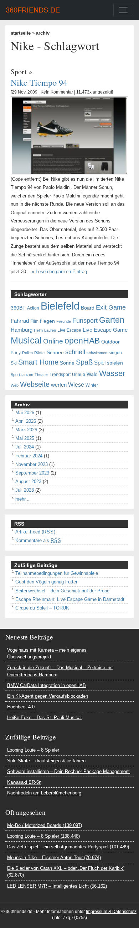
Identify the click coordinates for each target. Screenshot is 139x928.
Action (33, 308)
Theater (41, 374)
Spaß (84, 362)
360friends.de (33, 10)
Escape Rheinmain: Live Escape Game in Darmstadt (69, 599)
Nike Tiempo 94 (39, 82)
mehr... (22, 499)
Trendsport (60, 374)
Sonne (67, 363)
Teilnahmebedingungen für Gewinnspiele (56, 573)
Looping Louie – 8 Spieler (33, 750)
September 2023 (32, 473)
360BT (18, 308)
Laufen (50, 330)
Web (15, 385)
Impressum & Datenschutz (111, 911)
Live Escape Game (105, 330)
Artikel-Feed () (35, 532)
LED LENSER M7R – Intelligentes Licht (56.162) (57, 886)
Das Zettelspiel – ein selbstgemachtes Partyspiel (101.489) (68, 846)
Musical (26, 340)
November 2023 (31, 464)
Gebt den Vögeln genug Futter (46, 582)
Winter (92, 385)
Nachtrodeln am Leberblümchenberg (44, 793)
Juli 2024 (24, 447)
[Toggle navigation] (123, 10)
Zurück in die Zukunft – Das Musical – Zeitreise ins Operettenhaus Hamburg (60, 671)
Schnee (55, 352)
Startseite (21, 33)
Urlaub (78, 374)
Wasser (112, 373)
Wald (92, 374)
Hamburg (21, 330)
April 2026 (25, 421)
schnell (75, 352)
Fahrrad (20, 321)
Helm (38, 330)
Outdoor (110, 342)
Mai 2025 (24, 438)
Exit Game (111, 307)
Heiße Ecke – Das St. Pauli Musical (44, 717)
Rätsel (39, 353)
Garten (111, 320)
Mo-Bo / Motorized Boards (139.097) (44, 825)
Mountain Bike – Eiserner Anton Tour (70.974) (54, 857)
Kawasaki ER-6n (24, 782)
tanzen (27, 374)
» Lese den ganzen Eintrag (59, 271)
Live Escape (69, 330)
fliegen (47, 321)
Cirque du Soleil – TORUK (42, 608)
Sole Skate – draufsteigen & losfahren (46, 760)
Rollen (27, 353)
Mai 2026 (24, 412)
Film (34, 321)
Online (53, 341)
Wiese (76, 384)
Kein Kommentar (57, 92)
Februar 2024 (28, 455)
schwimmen (97, 353)
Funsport (85, 320)
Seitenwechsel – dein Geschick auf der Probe (62, 590)
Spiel (99, 363)
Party (16, 352)
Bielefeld (60, 306)
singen (115, 352)
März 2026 (26, 429)
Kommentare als (38, 540)
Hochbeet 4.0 (21, 706)
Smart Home (38, 362)
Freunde (63, 321)
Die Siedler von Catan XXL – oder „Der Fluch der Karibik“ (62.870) (65, 872)
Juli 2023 (24, 490)
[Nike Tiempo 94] (69, 135)
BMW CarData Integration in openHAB (46, 685)
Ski (14, 363)
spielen (115, 363)
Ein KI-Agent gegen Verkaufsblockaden (47, 696)
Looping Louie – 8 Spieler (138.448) (43, 836)
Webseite (35, 384)
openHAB (82, 340)
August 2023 (28, 481)
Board (87, 308)
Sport (19, 71)
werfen (59, 385)
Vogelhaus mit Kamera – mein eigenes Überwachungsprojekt (47, 653)
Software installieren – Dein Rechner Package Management (68, 771)
